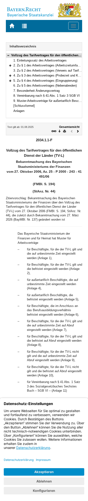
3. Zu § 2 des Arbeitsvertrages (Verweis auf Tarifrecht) (50, 70)
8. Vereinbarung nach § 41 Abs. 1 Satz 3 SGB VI (46, 95)
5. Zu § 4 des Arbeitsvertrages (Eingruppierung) (45, 80)
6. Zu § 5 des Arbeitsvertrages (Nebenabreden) (45, 85)
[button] (8, 55)
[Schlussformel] (24, 105)
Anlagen (18, 111)
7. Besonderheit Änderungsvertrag (36, 90)
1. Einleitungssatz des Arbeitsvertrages (40, 60)
